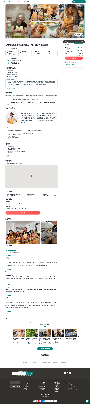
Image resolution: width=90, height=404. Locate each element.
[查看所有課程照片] (18, 21)
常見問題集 (56, 388)
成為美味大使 (41, 388)
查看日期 (22, 213)
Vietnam (10, 40)
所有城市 (25, 385)
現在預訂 (74, 58)
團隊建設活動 (71, 386)
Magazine (25, 388)
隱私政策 (29, 375)
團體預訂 (70, 385)
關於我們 (25, 386)
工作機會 (70, 388)
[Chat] (87, 401)
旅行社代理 (41, 389)
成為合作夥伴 (41, 385)
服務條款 (55, 391)
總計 (66, 54)
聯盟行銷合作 (41, 386)
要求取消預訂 (56, 386)
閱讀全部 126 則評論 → (10, 88)
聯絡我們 (55, 385)
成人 (68, 48)
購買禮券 (25, 389)
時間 (68, 44)
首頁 (6, 40)
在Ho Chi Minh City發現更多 (45, 348)
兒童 (70, 50)
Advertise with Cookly (73, 389)
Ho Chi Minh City (16, 40)
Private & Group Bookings (79, 1)
